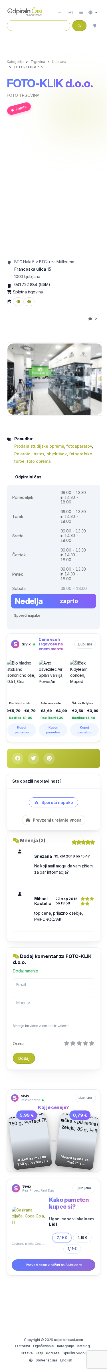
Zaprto (21, 108)
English (66, 1360)
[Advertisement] (53, 189)
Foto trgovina (23, 95)
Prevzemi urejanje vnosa (57, 820)
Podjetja (53, 1353)
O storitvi (22, 1346)
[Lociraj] (94, 25)
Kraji (39, 1353)
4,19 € (82, 1237)
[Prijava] (70, 12)
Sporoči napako (27, 615)
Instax (38, 453)
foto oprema (39, 461)
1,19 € (72, 1248)
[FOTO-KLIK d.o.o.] (54, 378)
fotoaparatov (79, 446)
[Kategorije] (81, 12)
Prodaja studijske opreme (39, 446)
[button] (93, 12)
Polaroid (22, 453)
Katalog (83, 1346)
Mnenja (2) (32, 840)
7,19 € (62, 1237)
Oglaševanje (43, 1346)
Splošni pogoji (74, 1353)
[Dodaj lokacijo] (59, 12)
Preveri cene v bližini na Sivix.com (54, 1265)
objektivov (57, 453)
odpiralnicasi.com (68, 1340)
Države (27, 1353)
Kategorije (65, 1346)
